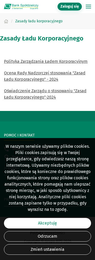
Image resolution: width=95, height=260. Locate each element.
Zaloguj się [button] (69, 6)
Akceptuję (47, 223)
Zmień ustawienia (47, 249)
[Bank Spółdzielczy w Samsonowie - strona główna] (21, 6)
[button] (88, 6)
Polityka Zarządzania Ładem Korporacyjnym (46, 61)
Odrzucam (47, 236)
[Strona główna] (6, 21)
